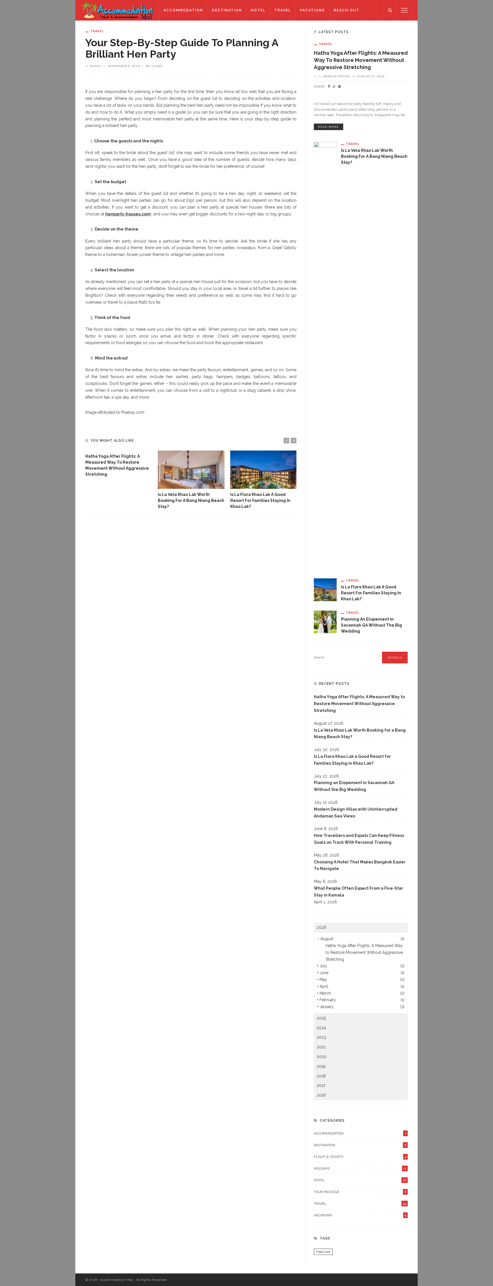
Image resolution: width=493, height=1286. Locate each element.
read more (328, 126)
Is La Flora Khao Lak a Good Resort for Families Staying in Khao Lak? (260, 500)
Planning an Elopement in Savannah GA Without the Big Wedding (371, 625)
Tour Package (360, 1192)
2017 (321, 1085)
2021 (321, 1047)
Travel (282, 10)
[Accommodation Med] (117, 10)
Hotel (258, 10)
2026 (321, 927)
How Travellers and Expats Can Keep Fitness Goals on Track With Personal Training (359, 839)
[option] (118, 464)
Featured (323, 1252)
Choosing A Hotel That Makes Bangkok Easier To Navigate (360, 865)
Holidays (360, 1168)
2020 (321, 1056)
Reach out (346, 10)
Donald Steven (336, 76)
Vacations (312, 10)
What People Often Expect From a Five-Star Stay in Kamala (358, 891)
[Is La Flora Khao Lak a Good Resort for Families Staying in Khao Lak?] (263, 470)
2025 (321, 1018)
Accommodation (183, 10)
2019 (321, 1066)
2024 (321, 1027)
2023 (321, 1037)
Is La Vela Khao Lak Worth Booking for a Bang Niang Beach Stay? (191, 500)
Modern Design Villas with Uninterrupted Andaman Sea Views (355, 812)
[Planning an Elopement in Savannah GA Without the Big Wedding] (325, 621)
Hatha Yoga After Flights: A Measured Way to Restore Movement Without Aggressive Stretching (361, 60)
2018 (321, 1076)
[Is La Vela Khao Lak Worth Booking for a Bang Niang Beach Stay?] (191, 470)
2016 (321, 1095)
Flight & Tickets (360, 1157)
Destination (227, 10)
